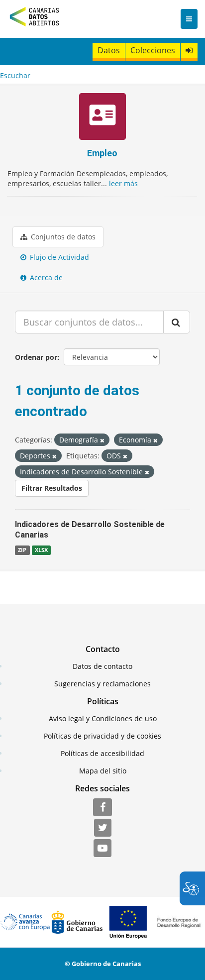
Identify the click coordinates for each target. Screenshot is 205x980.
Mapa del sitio (102, 770)
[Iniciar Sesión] (189, 50)
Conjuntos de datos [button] (62, 236)
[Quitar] (102, 440)
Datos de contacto (102, 666)
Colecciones (152, 50)
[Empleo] (102, 117)
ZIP (22, 549)
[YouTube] (102, 848)
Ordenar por (36, 357)
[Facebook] (102, 807)
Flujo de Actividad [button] (58, 257)
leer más (123, 183)
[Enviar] (176, 322)
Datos (109, 50)
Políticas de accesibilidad (102, 753)
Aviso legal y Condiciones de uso (103, 718)
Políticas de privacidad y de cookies (102, 736)
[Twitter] (102, 828)
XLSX (41, 549)
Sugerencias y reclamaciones (102, 683)
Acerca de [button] (45, 277)
